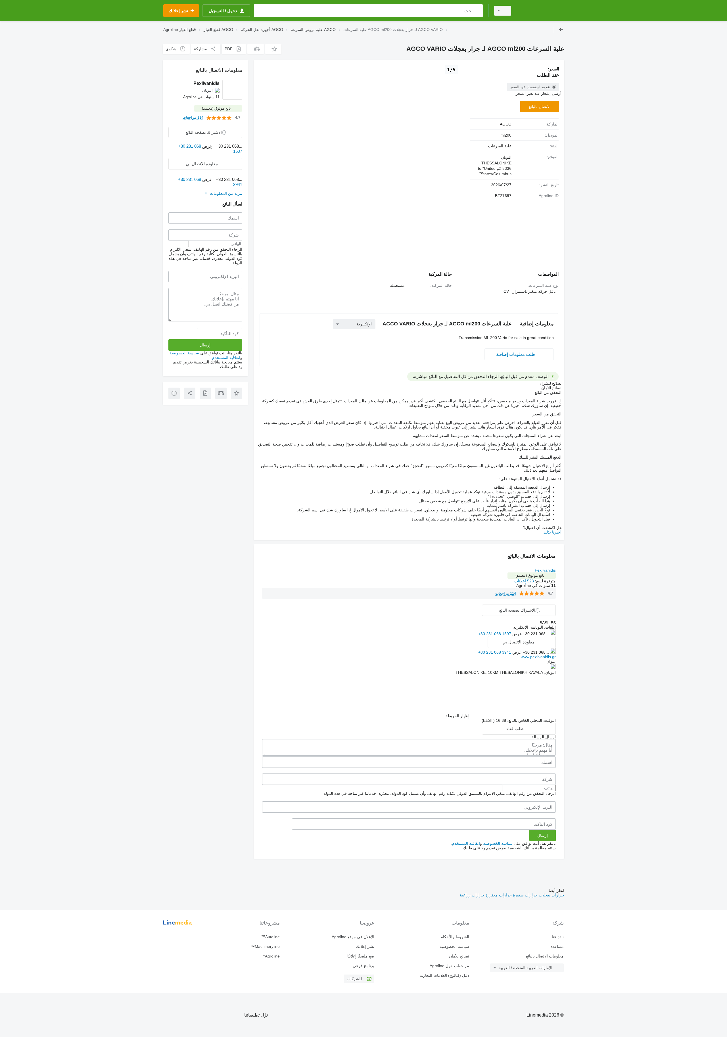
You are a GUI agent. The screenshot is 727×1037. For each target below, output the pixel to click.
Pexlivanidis (545, 570)
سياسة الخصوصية (498, 843)
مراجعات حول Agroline (449, 965)
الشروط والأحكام (454, 936)
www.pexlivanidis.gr (538, 657)
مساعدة (557, 946)
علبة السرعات (499, 146)
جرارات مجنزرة (498, 895)
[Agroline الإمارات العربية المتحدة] (541, 10)
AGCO (505, 124)
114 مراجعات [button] (505, 593)
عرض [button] (516, 634)
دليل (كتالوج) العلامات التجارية (444, 975)
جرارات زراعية (472, 895)
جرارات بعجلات (551, 895)
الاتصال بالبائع (540, 106)
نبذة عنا (558, 936)
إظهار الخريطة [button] (457, 716)
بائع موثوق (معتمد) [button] (529, 575)
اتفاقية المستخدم (466, 843)
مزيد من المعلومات (226, 193)
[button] (273, 49)
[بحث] (477, 10)
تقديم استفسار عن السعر (530, 87)
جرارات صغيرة (525, 895)
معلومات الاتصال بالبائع (545, 956)
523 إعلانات (524, 581)
